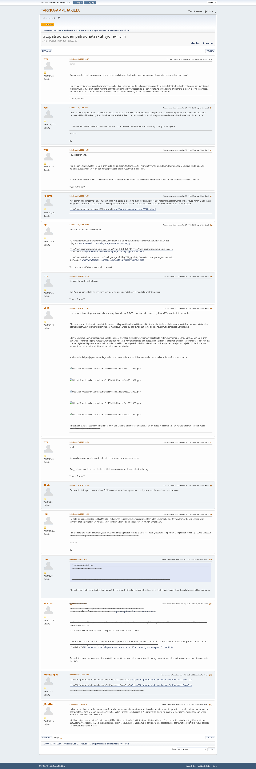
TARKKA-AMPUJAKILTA (60, 10)
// (132, 679)
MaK (46, 308)
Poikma (48, 195)
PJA (45, 224)
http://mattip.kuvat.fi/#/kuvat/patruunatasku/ (135, 611)
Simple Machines (59, 766)
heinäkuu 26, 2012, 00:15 (79, 108)
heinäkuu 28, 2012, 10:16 (79, 514)
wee (46, 59)
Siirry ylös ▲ (212, 766)
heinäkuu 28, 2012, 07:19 (79, 485)
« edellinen (196, 43)
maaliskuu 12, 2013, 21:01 (79, 675)
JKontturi (49, 704)
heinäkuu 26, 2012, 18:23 (79, 276)
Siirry (174, 749)
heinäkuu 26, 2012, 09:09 (79, 225)
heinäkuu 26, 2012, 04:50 (79, 150)
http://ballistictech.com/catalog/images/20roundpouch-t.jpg (103, 243)
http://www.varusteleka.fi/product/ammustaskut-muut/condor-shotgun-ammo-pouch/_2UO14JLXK (128, 647)
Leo (46, 559)
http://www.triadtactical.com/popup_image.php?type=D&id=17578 (113, 251)
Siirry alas (46, 51)
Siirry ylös (46, 737)
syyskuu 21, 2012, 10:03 (78, 559)
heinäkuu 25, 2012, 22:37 (79, 59)
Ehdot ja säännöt (198, 766)
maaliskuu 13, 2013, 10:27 (79, 704)
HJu (46, 107)
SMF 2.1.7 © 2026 (45, 766)
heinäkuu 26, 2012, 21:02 (79, 308)
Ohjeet (188, 766)
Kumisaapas (51, 674)
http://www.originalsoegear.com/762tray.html (135, 209)
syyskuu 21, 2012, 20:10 (78, 603)
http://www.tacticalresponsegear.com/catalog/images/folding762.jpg (112, 260)
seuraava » (208, 43)
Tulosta (210, 51)
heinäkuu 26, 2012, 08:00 (79, 196)
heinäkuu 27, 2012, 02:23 (79, 442)
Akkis (47, 485)
